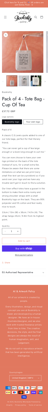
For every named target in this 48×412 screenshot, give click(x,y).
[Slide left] (3, 81)
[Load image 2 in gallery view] (24, 80)
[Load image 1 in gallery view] (12, 80)
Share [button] (7, 262)
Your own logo (33, 122)
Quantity (5, 226)
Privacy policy (20, 405)
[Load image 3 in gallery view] (36, 80)
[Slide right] (45, 81)
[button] (5, 17)
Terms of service (35, 405)
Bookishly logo (12, 122)
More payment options (24, 255)
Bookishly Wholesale (23, 402)
